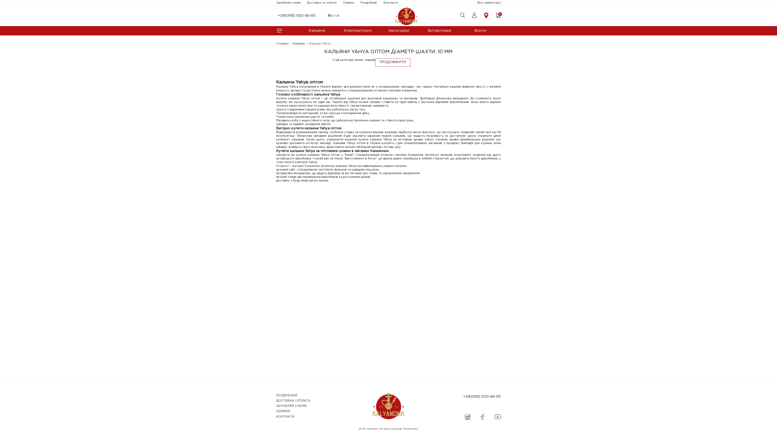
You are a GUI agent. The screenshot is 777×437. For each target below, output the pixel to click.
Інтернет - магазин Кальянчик (298, 166)
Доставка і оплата (293, 401)
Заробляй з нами (288, 3)
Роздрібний (368, 3)
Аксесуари (398, 30)
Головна (282, 43)
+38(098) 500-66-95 (296, 15)
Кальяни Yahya (320, 43)
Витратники (439, 30)
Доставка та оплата (321, 3)
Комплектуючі (358, 30)
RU (330, 16)
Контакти (390, 3)
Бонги (480, 30)
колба (294, 120)
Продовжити (393, 62)
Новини (348, 3)
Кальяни (317, 30)
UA (337, 16)
